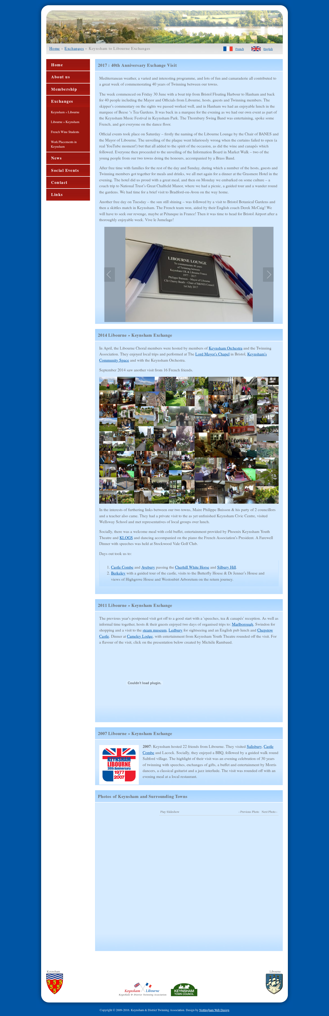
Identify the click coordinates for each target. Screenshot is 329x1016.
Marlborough (242, 624)
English (268, 49)
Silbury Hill (226, 567)
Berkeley (118, 573)
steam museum (155, 630)
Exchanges (74, 48)
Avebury (148, 567)
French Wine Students (65, 132)
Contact (59, 182)
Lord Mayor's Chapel (212, 353)
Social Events (65, 170)
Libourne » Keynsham (65, 122)
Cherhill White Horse (192, 567)
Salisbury (254, 746)
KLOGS (126, 537)
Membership (64, 89)
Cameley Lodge (140, 636)
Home (54, 48)
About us (60, 77)
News (56, 158)
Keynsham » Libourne (65, 112)
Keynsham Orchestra (225, 348)
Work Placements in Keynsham (64, 144)
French (239, 49)
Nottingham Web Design (214, 1010)
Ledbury (175, 630)
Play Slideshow (169, 812)
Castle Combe (122, 567)
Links (57, 194)
